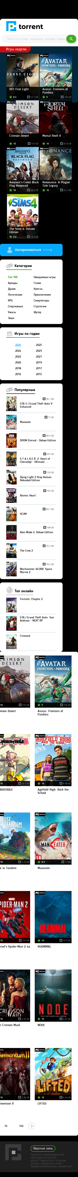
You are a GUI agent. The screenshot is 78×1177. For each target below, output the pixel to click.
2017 (39, 368)
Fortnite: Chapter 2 (31, 599)
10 (5, 1126)
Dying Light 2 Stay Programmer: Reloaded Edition (37, 477)
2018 (18, 368)
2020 (18, 362)
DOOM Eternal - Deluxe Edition (38, 439)
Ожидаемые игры (45, 277)
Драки (12, 288)
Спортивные (15, 306)
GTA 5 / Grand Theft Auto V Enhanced (37, 403)
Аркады (12, 283)
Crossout (25, 635)
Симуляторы (41, 300)
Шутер (37, 312)
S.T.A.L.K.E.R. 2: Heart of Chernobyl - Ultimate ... (37, 458)
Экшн (11, 318)
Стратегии (40, 306)
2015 (39, 374)
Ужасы (12, 312)
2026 (18, 345)
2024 (18, 350)
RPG (10, 300)
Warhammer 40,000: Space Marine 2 (37, 569)
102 (21, 1126)
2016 (18, 374)
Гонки (37, 283)
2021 (39, 356)
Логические (15, 294)
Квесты (38, 288)
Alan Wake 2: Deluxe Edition (37, 531)
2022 (18, 356)
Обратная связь (43, 1148)
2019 (39, 362)
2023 (39, 350)
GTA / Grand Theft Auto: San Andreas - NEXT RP (37, 619)
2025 (39, 345)
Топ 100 (12, 277)
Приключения (42, 294)
